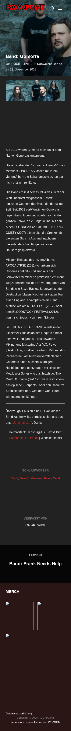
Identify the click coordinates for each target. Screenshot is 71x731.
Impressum (17, 722)
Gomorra (36, 478)
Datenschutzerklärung (19, 713)
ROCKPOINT (20, 64)
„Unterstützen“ (22, 422)
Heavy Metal (52, 478)
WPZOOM (54, 722)
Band (14, 478)
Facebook (16, 438)
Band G (25, 478)
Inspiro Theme (33, 722)
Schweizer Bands (49, 64)
